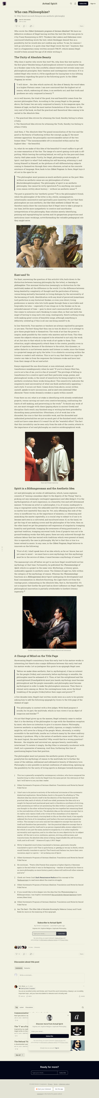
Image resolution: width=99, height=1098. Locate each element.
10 (74, 691)
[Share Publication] (75, 3)
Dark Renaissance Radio (45, 877)
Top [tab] (16, 1007)
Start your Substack (44, 1089)
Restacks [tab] (27, 968)
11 (38, 713)
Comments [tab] (18, 968)
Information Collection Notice (48, 1042)
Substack (40, 1094)
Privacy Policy (64, 1042)
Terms (56, 1084)
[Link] (11, 57)
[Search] (71, 3)
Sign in (93, 3)
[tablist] (22, 968)
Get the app (59, 1089)
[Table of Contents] (2, 549)
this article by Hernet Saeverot (64, 895)
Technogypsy (23, 880)
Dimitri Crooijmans (25, 19)
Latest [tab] (22, 1007)
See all (18, 1055)
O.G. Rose (22, 986)
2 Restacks (37, 947)
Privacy (50, 1084)
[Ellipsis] (83, 986)
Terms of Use (59, 1040)
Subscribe (83, 3)
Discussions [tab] (29, 1007)
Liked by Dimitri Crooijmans (28, 988)
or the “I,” (66, 134)
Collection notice (64, 1084)
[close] (68, 1015)
